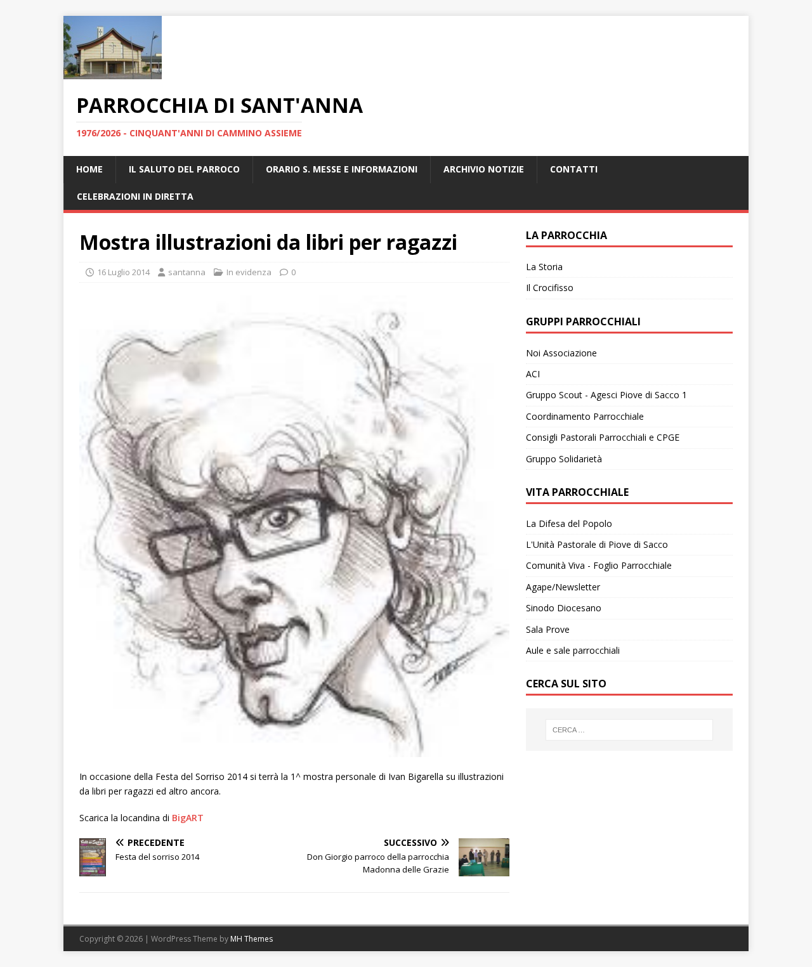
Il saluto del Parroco (184, 169)
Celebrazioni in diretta (135, 196)
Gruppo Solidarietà (564, 459)
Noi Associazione (561, 353)
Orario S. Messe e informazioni (341, 169)
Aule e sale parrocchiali (573, 650)
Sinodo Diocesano (563, 608)
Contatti (574, 169)
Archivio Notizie (483, 169)
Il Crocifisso (549, 288)
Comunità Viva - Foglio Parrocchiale (599, 565)
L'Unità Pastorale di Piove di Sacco (597, 544)
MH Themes (251, 938)
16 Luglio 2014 (123, 272)
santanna (187, 272)
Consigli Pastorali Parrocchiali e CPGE (602, 437)
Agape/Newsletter (563, 587)
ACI (533, 374)
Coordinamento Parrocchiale (585, 416)
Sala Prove (548, 629)
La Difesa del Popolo (569, 523)
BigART (188, 818)
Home (89, 169)
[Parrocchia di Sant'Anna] (112, 72)
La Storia (544, 267)
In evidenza (249, 272)
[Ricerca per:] (629, 730)
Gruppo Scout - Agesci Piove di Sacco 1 (606, 395)
